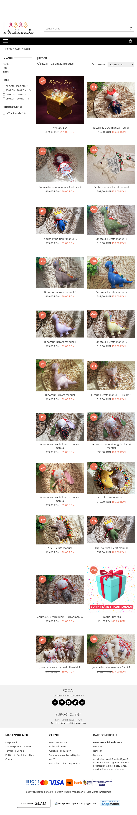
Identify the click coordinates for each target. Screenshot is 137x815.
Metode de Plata (58, 742)
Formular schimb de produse (64, 763)
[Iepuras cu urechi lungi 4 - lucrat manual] (60, 427)
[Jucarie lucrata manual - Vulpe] (111, 100)
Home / (10, 48)
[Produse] (6, 42)
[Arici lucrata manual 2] (111, 478)
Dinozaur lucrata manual (60, 395)
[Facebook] (55, 702)
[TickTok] (75, 702)
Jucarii (6, 71)
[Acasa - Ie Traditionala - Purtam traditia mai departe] (20, 28)
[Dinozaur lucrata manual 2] (111, 324)
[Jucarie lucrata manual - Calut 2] (111, 649)
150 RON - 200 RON (16, 90)
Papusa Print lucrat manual (111, 548)
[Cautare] (131, 29)
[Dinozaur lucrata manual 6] (111, 220)
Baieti (6, 64)
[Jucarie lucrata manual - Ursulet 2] (60, 649)
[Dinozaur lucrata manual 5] (60, 272)
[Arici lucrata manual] (60, 529)
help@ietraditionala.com (70, 723)
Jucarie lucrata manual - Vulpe (111, 127)
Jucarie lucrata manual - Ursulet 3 (111, 395)
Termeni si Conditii (15, 750)
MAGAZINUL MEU (16, 735)
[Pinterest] (62, 702)
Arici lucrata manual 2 (111, 497)
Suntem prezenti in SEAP (18, 746)
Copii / (19, 48)
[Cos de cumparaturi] (130, 41)
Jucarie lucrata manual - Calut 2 (111, 667)
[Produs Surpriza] (111, 589)
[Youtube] (68, 702)
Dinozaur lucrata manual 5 (60, 292)
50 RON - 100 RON (15, 86)
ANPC (52, 759)
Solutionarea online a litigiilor (64, 755)
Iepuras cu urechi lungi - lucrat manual (60, 617)
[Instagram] (82, 702)
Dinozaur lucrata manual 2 (111, 342)
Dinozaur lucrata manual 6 (111, 239)
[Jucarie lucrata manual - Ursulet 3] (111, 375)
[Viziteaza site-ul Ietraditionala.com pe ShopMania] (110, 803)
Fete (5, 67)
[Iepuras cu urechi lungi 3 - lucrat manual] (111, 426)
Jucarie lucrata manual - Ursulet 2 (60, 667)
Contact (9, 759)
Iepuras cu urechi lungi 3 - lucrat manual (111, 446)
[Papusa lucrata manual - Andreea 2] (60, 164)
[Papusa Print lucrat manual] (111, 529)
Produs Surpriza (111, 617)
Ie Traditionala (13, 113)
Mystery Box (60, 127)
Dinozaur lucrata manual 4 (111, 292)
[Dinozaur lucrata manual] (60, 375)
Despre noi (11, 742)
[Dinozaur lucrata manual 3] (60, 324)
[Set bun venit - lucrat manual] (111, 164)
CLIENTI (54, 735)
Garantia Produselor (60, 750)
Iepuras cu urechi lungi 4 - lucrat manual (60, 446)
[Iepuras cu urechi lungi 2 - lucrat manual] (60, 478)
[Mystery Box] (60, 100)
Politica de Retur (58, 746)
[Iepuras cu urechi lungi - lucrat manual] (60, 589)
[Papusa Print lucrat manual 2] (60, 220)
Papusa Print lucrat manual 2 (60, 239)
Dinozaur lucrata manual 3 (60, 342)
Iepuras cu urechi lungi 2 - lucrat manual (60, 499)
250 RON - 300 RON (16, 98)
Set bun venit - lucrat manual (111, 187)
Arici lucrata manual (60, 548)
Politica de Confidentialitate (20, 755)
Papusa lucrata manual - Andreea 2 (60, 187)
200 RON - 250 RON (16, 94)
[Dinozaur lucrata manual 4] (111, 272)
